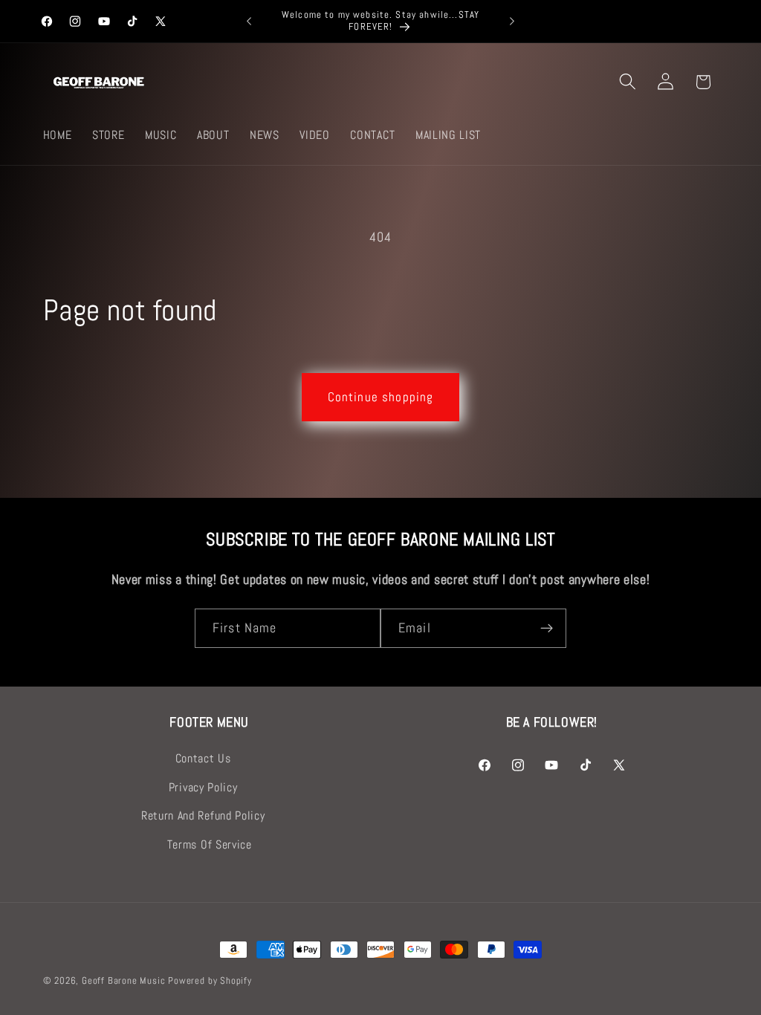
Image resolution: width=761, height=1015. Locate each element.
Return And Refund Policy (203, 815)
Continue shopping (381, 397)
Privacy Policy (203, 787)
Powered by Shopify (210, 981)
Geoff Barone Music (124, 981)
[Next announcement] (512, 21)
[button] (628, 82)
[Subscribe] (547, 629)
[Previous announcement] (249, 21)
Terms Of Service (209, 844)
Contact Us (203, 758)
